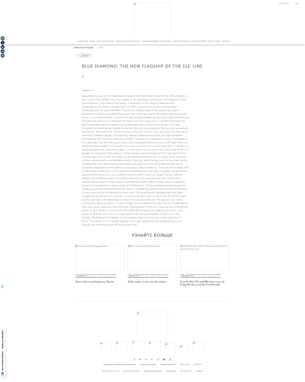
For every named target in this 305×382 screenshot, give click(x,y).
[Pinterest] (2, 55)
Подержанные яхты (168, 364)
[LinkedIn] (2, 47)
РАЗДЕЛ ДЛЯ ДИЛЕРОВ (148, 364)
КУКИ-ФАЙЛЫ (171, 371)
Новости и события (181, 41)
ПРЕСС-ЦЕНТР (185, 364)
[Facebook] (2, 38)
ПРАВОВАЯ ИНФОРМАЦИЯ (153, 371)
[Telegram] (2, 51)
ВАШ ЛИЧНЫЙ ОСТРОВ (105, 41)
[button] (285, 3)
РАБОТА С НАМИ (214, 41)
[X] (2, 43)
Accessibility (186, 371)
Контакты (226, 41)
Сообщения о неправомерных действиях (119, 364)
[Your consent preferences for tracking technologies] (2, 286)
